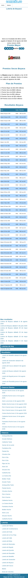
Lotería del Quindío (8, 550)
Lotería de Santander (8, 559)
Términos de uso (19, 577)
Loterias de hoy (5, 349)
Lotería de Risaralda (8, 553)
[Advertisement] (14, 24)
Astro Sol (5, 466)
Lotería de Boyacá (14, 9)
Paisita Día (5, 451)
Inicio (2, 5)
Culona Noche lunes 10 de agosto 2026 (14, 413)
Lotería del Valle (7, 538)
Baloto (9, 5)
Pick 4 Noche (6, 494)
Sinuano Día (6, 469)
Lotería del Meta (7, 541)
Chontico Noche (7, 491)
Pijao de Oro (6, 463)
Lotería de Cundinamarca (10, 529)
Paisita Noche (6, 488)
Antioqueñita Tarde (8, 485)
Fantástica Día (6, 448)
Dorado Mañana (7, 439)
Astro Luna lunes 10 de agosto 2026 (13, 401)
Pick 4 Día (5, 457)
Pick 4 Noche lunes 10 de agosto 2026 (14, 410)
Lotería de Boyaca (7, 562)
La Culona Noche (7, 503)
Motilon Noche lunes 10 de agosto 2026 (14, 404)
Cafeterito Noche (7, 500)
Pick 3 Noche (6, 497)
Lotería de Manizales (8, 544)
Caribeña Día (6, 472)
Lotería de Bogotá (7, 547)
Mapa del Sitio (8, 577)
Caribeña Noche (7, 519)
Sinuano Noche (7, 515)
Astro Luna (5, 512)
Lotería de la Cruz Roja (9, 535)
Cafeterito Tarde (7, 442)
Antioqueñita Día (7, 436)
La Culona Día (6, 476)
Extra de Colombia (7, 572)
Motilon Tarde (6, 479)
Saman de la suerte (8, 445)
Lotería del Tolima (7, 525)
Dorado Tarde (6, 482)
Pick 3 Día (5, 460)
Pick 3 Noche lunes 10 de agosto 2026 (14, 407)
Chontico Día (6, 454)
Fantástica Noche (7, 506)
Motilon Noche (6, 509)
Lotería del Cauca (7, 565)
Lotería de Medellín (8, 556)
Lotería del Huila (7, 532)
